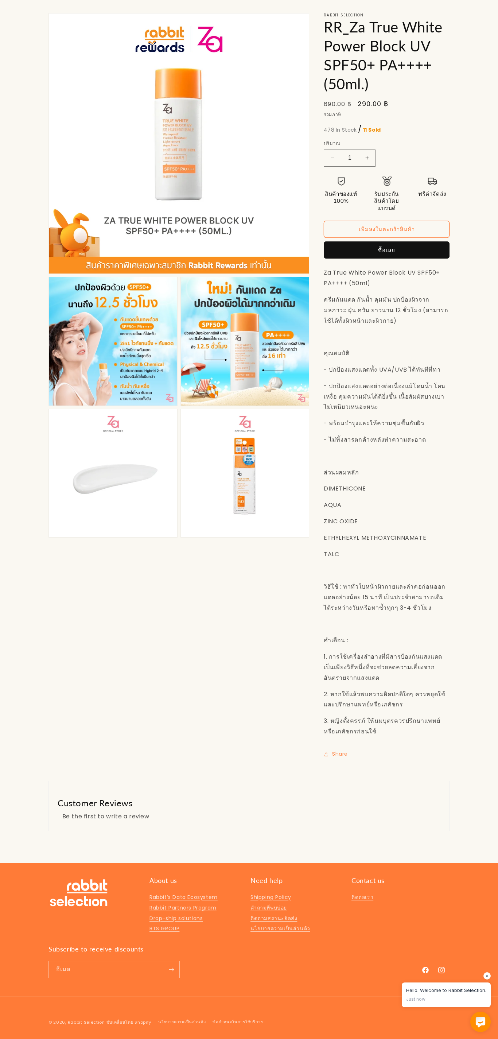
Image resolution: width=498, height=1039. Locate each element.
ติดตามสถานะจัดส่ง (273, 918)
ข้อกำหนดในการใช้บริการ (238, 1022)
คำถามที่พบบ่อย (268, 907)
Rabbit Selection (86, 1022)
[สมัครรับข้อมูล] (171, 969)
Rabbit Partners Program (183, 907)
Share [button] (340, 753)
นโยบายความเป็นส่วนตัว (280, 928)
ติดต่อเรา (362, 897)
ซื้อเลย (386, 250)
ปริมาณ (332, 143)
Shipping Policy (270, 897)
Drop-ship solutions (176, 918)
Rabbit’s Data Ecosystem (183, 897)
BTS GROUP (164, 928)
